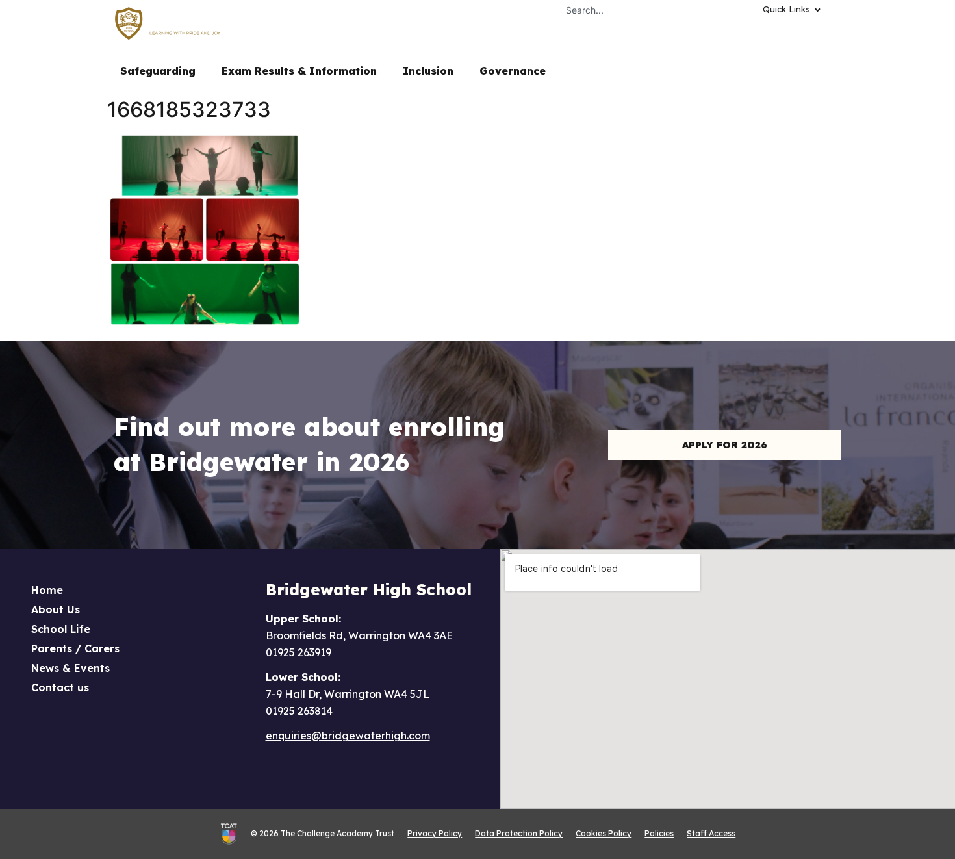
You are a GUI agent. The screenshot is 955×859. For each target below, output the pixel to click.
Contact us (60, 687)
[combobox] (638, 10)
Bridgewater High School (369, 589)
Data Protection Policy (519, 833)
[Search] (732, 10)
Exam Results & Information (299, 70)
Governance (512, 70)
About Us (55, 609)
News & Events (70, 667)
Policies (659, 833)
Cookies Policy (603, 833)
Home (47, 589)
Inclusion (428, 70)
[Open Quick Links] (817, 9)
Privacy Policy (434, 833)
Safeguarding (158, 70)
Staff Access (711, 833)
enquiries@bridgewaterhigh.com (348, 735)
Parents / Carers (75, 648)
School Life (60, 628)
